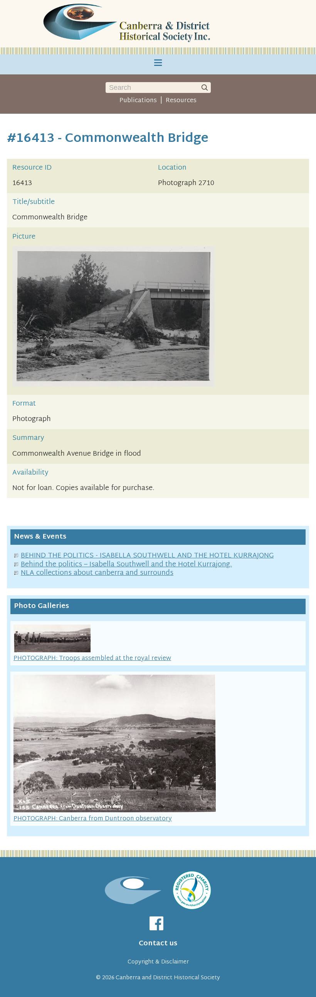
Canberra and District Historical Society (168, 978)
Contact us (158, 943)
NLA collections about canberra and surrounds (97, 573)
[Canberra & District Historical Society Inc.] (128, 23)
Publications (138, 100)
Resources (181, 100)
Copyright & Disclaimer (158, 962)
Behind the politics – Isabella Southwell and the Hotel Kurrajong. (126, 564)
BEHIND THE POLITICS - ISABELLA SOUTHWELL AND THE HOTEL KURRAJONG (147, 555)
